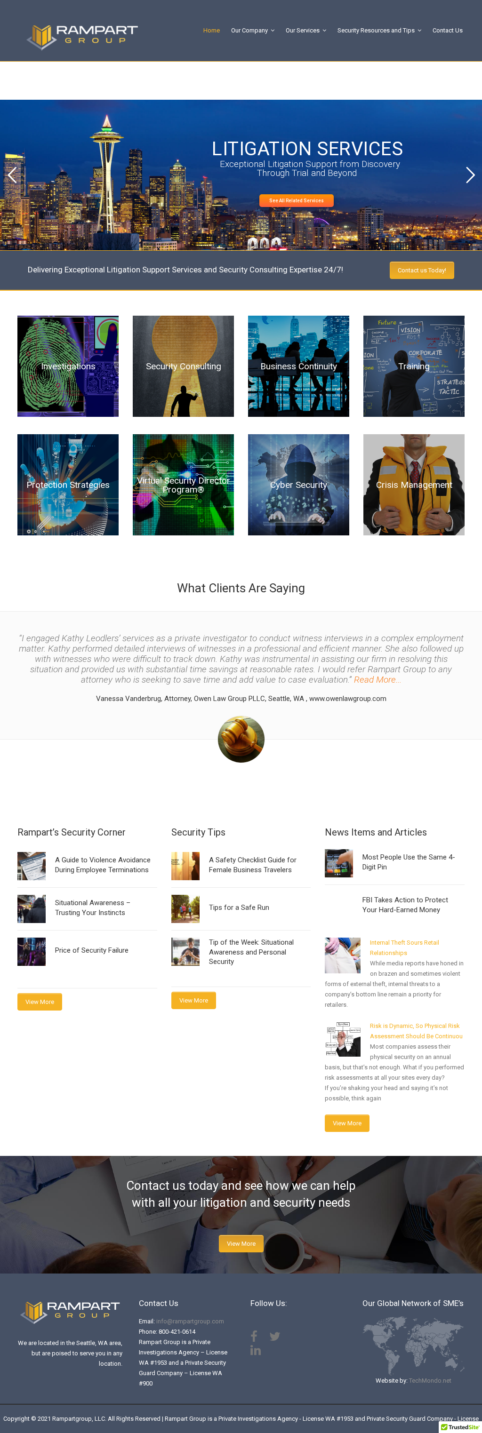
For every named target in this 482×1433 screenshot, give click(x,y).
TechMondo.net (430, 1380)
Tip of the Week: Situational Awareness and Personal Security (251, 952)
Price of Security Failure (92, 950)
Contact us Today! (422, 270)
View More (39, 1001)
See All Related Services (296, 200)
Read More (68, 397)
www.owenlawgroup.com (347, 698)
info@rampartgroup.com (190, 1321)
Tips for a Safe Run (239, 907)
